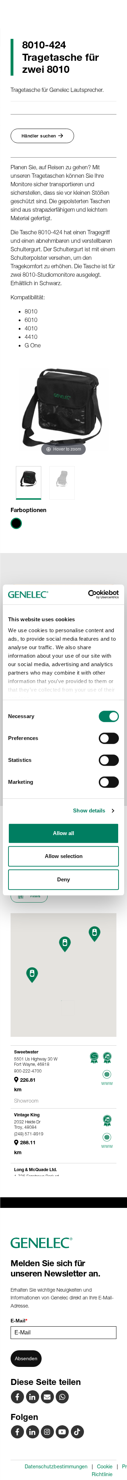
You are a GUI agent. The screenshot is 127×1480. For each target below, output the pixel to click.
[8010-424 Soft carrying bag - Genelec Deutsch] (48, 1396)
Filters (34, 896)
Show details (89, 810)
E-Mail (19, 1320)
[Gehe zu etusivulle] (63, 1243)
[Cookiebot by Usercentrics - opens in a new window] (89, 594)
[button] (32, 975)
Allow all (63, 833)
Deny (63, 879)
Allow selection (64, 856)
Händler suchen (39, 136)
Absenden (26, 1358)
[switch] (109, 738)
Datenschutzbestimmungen (56, 1466)
